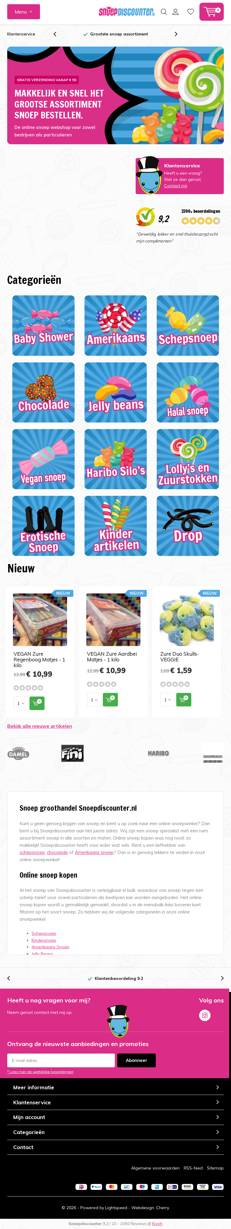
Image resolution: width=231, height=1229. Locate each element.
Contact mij (175, 185)
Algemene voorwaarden (155, 1168)
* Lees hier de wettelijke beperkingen (40, 1071)
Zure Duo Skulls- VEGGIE (179, 657)
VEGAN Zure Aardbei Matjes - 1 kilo (112, 657)
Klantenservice (21, 34)
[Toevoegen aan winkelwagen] (37, 703)
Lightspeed (116, 1207)
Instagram (205, 1015)
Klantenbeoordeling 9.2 (119, 978)
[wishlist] (190, 12)
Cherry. (163, 1207)
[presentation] (58, 34)
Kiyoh (157, 1223)
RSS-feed (193, 1168)
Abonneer (136, 1060)
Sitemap (215, 1168)
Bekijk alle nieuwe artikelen (39, 726)
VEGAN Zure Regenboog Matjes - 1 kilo (39, 659)
